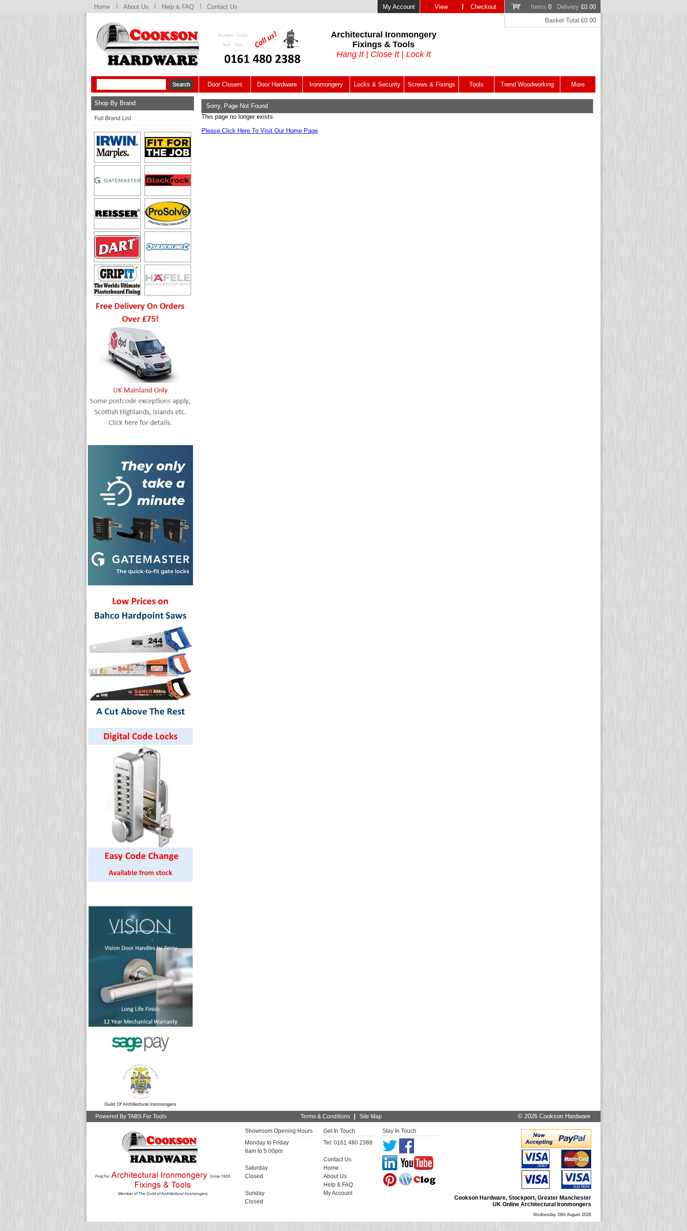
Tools (476, 84)
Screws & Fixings (431, 84)
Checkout (483, 6)
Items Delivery (563, 6)
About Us (136, 6)
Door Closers (225, 84)
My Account (399, 6)
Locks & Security (377, 84)
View (441, 6)
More (578, 84)
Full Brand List (112, 118)
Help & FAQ (178, 6)
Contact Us (222, 6)
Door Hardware (277, 84)
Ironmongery (326, 84)
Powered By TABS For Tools (130, 1116)
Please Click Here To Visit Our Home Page (259, 130)
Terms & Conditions (325, 1116)
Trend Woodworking (527, 84)
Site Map (370, 1116)
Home (102, 6)
